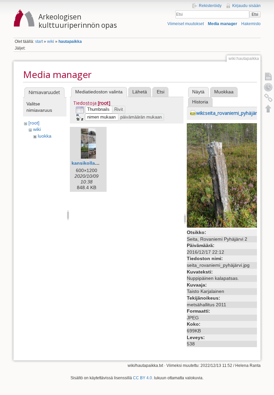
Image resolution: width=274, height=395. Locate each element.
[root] (33, 123)
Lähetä (139, 91)
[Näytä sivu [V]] (268, 76)
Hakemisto (251, 23)
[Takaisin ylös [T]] (268, 108)
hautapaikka (70, 41)
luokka (44, 136)
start (39, 41)
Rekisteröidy (210, 5)
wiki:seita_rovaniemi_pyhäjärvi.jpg (232, 113)
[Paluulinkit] (268, 97)
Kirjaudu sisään (246, 5)
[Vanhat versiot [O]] (268, 87)
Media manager (222, 23)
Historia (200, 101)
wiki (50, 41)
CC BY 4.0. (143, 378)
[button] (98, 109)
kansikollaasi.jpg (91, 163)
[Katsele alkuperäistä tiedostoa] (222, 175)
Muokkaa (224, 91)
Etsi (255, 14)
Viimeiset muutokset (185, 23)
